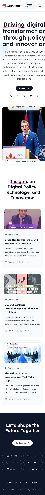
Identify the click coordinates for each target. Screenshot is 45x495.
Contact (34, 482)
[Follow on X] (24, 96)
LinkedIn (13, 469)
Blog (26, 482)
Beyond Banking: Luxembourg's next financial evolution (21, 308)
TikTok (34, 469)
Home (9, 482)
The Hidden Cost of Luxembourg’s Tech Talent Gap (20, 377)
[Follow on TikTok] (37, 96)
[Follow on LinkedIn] (31, 96)
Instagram (14, 462)
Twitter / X (34, 462)
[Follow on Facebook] (10, 96)
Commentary (13, 234)
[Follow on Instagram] (17, 96)
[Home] (12, 6)
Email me (13, 456)
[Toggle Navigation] (40, 5)
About (18, 482)
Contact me (28, 6)
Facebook (34, 456)
